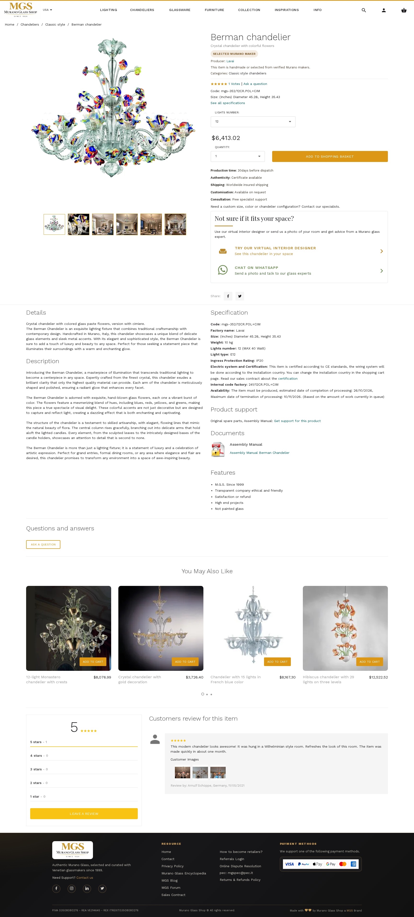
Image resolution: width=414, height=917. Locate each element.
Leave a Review (84, 814)
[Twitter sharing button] (240, 296)
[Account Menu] (384, 10)
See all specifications (228, 103)
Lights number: (227, 112)
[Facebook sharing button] (228, 296)
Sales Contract (173, 895)
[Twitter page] (102, 889)
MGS (350, 910)
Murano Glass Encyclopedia (183, 873)
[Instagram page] (72, 889)
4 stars (39, 755)
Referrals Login (232, 859)
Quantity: (222, 147)
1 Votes (234, 84)
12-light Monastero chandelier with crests (46, 679)
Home (166, 852)
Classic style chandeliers (247, 73)
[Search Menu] (364, 10)
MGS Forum (170, 887)
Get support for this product (297, 421)
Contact (167, 859)
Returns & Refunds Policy (240, 880)
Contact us (84, 877)
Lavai (230, 61)
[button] (202, 694)
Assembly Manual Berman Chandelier (259, 453)
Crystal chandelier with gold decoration (139, 679)
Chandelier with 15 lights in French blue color (236, 679)
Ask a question (255, 84)
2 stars (39, 783)
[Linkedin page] (87, 889)
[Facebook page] (56, 889)
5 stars (38, 742)
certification (288, 378)
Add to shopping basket (330, 156)
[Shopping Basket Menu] (404, 10)
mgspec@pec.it (240, 873)
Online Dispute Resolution (240, 866)
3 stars (39, 769)
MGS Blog (169, 880)
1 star (38, 796)
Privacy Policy (172, 866)
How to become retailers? (241, 852)
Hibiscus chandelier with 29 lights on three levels (328, 679)
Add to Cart (93, 661)
